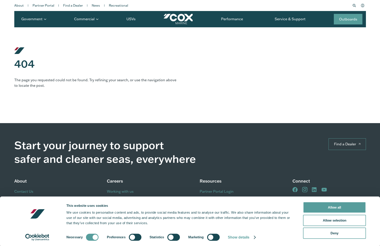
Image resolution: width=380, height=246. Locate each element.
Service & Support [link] (290, 19)
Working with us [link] (120, 191)
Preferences (116, 237)
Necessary (74, 237)
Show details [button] (238, 237)
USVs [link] (130, 19)
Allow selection (334, 220)
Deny (334, 233)
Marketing (196, 237)
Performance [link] (232, 19)
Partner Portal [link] (43, 5)
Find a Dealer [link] (73, 5)
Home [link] (178, 19)
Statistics (157, 237)
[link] (37, 237)
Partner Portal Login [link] (217, 191)
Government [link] (31, 19)
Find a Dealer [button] (345, 144)
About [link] (19, 5)
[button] (355, 5)
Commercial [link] (84, 19)
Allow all (334, 207)
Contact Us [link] (23, 191)
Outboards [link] (348, 19)
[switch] (135, 237)
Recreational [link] (118, 5)
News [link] (96, 5)
